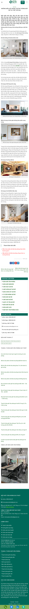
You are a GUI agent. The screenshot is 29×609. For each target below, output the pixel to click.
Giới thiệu (11, 603)
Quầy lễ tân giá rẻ (9, 302)
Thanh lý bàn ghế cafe (7, 573)
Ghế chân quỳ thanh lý (15, 341)
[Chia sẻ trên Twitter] (13, 263)
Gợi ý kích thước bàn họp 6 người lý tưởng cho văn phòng (13, 354)
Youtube (16, 601)
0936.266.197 (9, 499)
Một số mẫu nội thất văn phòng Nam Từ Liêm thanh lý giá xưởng (14, 366)
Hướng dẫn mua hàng (7, 527)
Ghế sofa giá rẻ (8, 299)
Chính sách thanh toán (7, 532)
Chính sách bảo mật (7, 534)
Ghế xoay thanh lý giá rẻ (6, 343)
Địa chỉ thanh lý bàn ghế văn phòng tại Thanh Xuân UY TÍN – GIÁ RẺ (14, 391)
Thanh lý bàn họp (6, 559)
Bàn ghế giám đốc (8, 284)
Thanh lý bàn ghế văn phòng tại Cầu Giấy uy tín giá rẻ (14, 429)
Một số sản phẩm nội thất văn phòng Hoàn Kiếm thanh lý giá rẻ (14, 373)
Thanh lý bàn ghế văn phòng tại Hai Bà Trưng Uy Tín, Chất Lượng (14, 404)
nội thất (17, 65)
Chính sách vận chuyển (8, 530)
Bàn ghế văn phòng (9, 281)
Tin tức (18, 603)
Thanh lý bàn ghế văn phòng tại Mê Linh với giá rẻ (13, 434)
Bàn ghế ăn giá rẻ (8, 304)
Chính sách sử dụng (7, 537)
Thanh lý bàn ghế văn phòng (8, 554)
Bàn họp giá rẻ (7, 297)
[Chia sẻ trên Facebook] (11, 263)
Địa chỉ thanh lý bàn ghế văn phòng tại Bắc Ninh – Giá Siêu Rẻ (14, 384)
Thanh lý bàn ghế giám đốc (8, 557)
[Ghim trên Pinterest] (16, 263)
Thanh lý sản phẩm (7, 525)
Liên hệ (15, 603)
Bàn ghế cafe (7, 307)
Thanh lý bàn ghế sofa (7, 571)
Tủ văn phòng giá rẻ (9, 294)
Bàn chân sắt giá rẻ (9, 291)
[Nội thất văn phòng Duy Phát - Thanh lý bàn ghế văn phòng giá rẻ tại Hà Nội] (13, 2)
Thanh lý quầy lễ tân (6, 576)
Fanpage (12, 601)
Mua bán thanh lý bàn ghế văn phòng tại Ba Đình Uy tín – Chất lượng (14, 397)
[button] (2, 2)
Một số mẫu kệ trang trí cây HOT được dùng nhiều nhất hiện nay (21, 270)
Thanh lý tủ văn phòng (7, 569)
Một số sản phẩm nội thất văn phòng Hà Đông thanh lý (14, 378)
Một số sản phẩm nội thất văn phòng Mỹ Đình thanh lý (14, 360)
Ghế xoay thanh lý (6, 562)
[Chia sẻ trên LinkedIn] (18, 263)
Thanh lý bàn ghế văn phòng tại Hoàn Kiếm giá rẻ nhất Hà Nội (14, 410)
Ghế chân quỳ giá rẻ (9, 289)
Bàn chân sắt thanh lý (5, 341)
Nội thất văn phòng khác (11, 309)
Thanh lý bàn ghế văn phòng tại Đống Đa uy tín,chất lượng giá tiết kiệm (13, 417)
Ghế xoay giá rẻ (8, 286)
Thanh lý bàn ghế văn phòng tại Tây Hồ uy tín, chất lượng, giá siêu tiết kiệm (13, 424)
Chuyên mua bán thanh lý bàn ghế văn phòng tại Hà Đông (13, 440)
